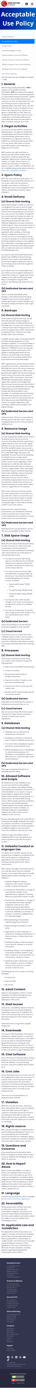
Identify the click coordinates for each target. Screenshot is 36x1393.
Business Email (11, 1293)
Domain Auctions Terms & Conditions (15, 60)
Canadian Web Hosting (13, 1266)
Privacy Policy (7, 46)
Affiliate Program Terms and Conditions (16, 64)
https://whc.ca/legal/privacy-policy (13, 170)
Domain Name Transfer (13, 1286)
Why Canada (10, 1336)
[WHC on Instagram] (21, 1357)
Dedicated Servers (12, 1271)
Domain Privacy (11, 1307)
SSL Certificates (11, 1300)
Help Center (10, 1348)
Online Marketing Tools (13, 1314)
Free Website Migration (13, 1277)
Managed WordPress (13, 1273)
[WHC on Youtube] (24, 1357)
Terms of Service (8, 37)
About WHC (10, 1330)
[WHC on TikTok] (8, 1360)
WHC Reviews (10, 1332)
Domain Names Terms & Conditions (15, 55)
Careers (9, 1339)
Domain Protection (12, 1305)
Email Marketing (11, 1316)
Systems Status (11, 1350)
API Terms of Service (9, 74)
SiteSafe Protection (12, 1302)
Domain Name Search (13, 1284)
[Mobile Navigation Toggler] (32, 4)
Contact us (10, 1338)
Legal (13, 1383)
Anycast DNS (10, 1275)
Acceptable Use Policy (10, 41)
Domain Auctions (12, 1287)
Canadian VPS (11, 1268)
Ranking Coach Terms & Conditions (14, 69)
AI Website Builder (12, 1291)
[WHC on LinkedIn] (17, 1357)
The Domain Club (12, 1289)
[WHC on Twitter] (13, 1357)
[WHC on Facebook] (9, 1357)
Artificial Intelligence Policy (11, 51)
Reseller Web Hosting (13, 1269)
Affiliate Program (11, 1318)
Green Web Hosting (12, 1334)
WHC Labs (10, 1341)
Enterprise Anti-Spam (13, 1304)
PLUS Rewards (11, 1320)
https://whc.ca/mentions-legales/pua (16, 1199)
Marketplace (10, 1322)
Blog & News (10, 1328)
